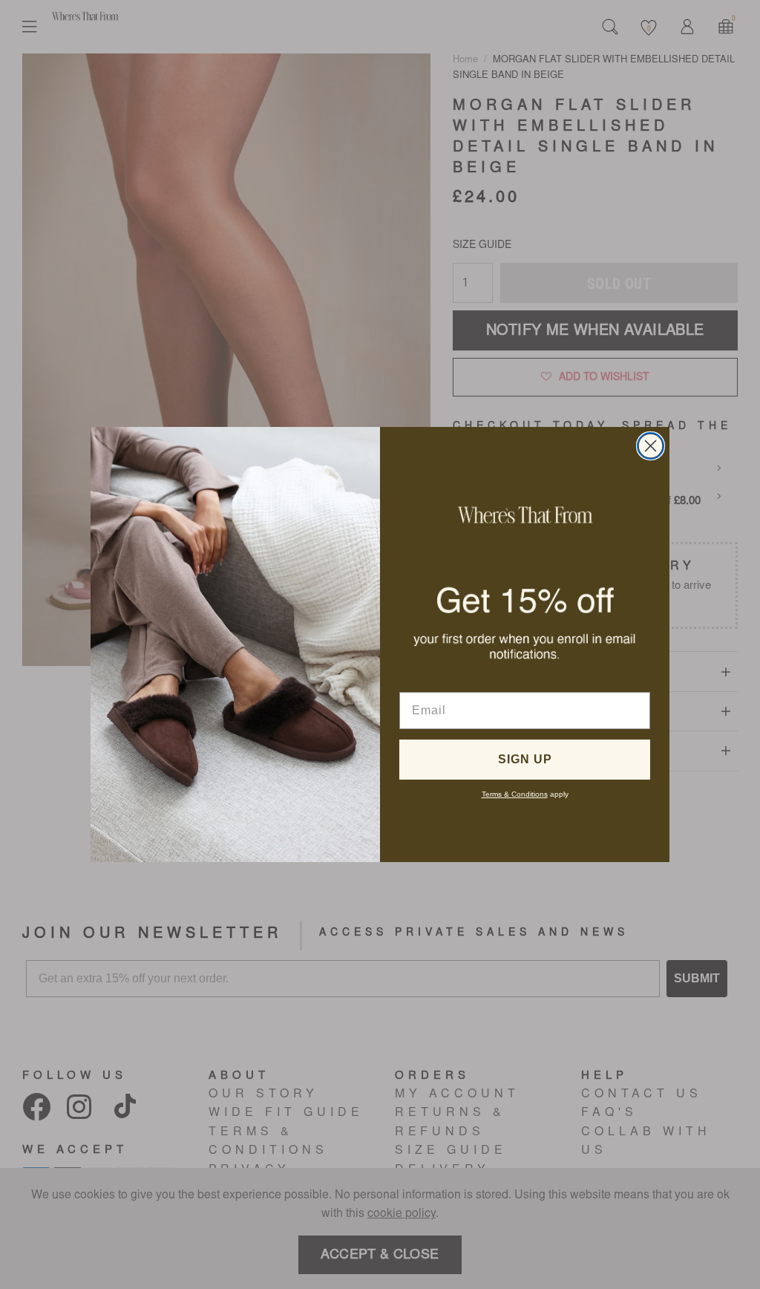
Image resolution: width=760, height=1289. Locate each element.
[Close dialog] (651, 446)
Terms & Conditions (515, 794)
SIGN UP (525, 759)
